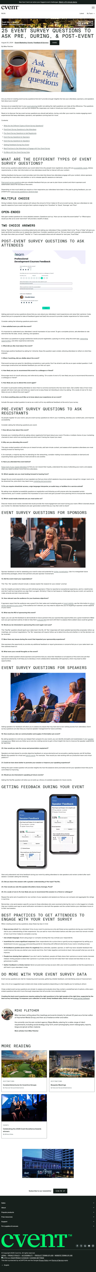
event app (22, 944)
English (6, 1265)
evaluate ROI (41, 620)
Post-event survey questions (11, 182)
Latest (82, 13)
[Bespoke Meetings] (71, 1064)
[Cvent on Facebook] (77, 1245)
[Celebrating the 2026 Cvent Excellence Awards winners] (24, 1107)
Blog (3, 13)
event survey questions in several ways (24, 191)
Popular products (7, 1212)
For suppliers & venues (9, 1226)
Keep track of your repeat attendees (14, 467)
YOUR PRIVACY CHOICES (19, 1258)
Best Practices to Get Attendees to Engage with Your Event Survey (27, 148)
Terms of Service (58, 1260)
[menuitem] (82, 13)
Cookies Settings (37, 1258)
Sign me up (60, 1191)
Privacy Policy (44, 1260)
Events (30, 42)
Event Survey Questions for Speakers (17, 141)
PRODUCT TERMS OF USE (44, 1255)
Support (4, 1222)
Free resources (7, 1217)
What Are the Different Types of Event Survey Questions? (23, 125)
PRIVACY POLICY (14, 1255)
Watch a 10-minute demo (68, 2)
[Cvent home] (10, 7)
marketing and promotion (42, 481)
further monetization (61, 571)
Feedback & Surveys (40, 42)
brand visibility (68, 603)
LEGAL (3, 1255)
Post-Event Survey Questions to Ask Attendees (20, 129)
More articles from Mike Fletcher (26, 1031)
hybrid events (30, 755)
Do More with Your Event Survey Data (17, 152)
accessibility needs (80, 168)
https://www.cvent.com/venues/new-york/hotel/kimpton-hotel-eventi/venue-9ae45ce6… (48, 23)
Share (54, 43)
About (3, 1208)
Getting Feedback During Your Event (16, 144)
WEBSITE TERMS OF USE (63, 1255)
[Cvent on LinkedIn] (85, 1245)
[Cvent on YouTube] (89, 1245)
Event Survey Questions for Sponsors (17, 137)
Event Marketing (21, 42)
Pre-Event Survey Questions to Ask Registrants (20, 133)
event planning (32, 106)
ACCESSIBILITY (27, 1255)
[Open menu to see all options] (93, 7)
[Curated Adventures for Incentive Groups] (24, 1064)
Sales (3, 1203)
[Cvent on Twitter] (81, 1245)
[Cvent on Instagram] (93, 1245)
